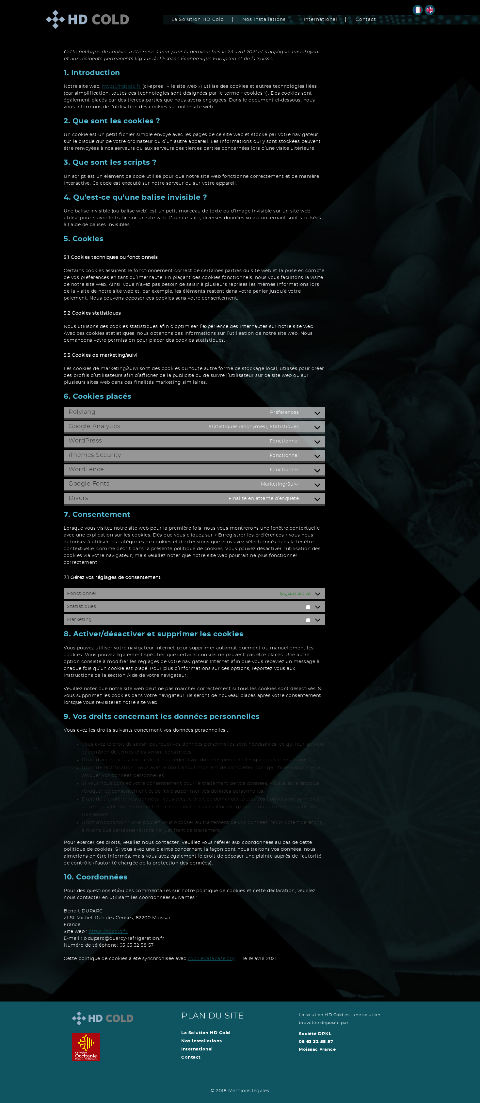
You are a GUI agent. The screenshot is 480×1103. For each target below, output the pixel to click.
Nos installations (264, 19)
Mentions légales (248, 1091)
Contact (366, 19)
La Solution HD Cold (197, 19)
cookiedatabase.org (211, 958)
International (320, 19)
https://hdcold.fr (121, 86)
